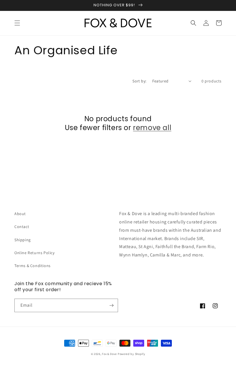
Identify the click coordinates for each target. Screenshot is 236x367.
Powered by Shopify (131, 354)
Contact (21, 226)
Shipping (22, 239)
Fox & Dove (109, 354)
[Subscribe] (111, 305)
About (20, 213)
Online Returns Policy (34, 252)
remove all (152, 127)
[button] (17, 23)
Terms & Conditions (32, 265)
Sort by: (139, 81)
